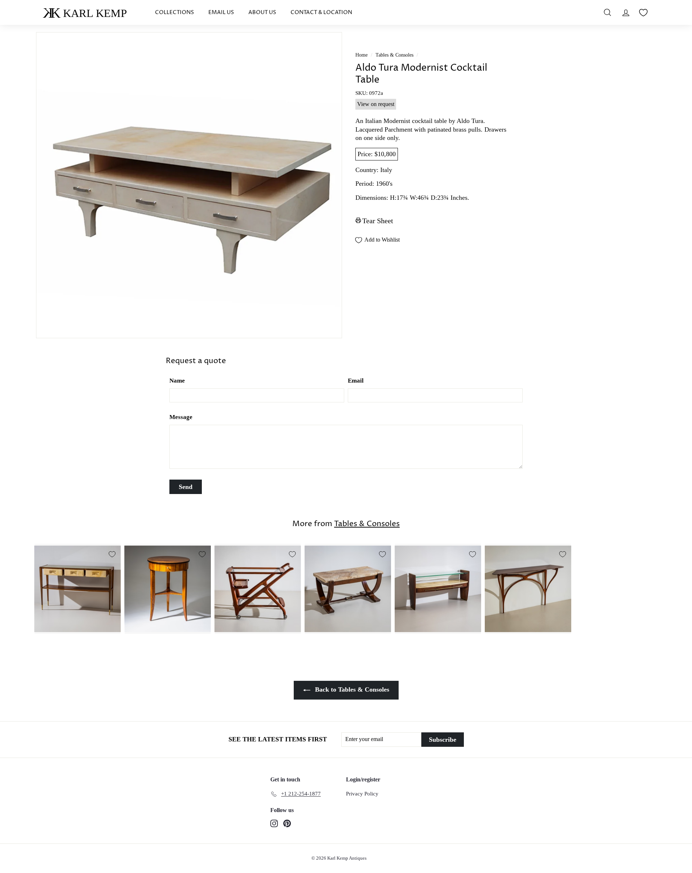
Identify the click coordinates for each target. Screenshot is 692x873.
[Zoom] (189, 185)
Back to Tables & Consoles (351, 689)
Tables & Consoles (394, 55)
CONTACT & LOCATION (321, 12)
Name (177, 380)
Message (180, 417)
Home (361, 55)
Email (356, 380)
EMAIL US (221, 12)
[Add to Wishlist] (112, 554)
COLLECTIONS (174, 12)
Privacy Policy (362, 794)
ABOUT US (262, 12)
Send (185, 486)
